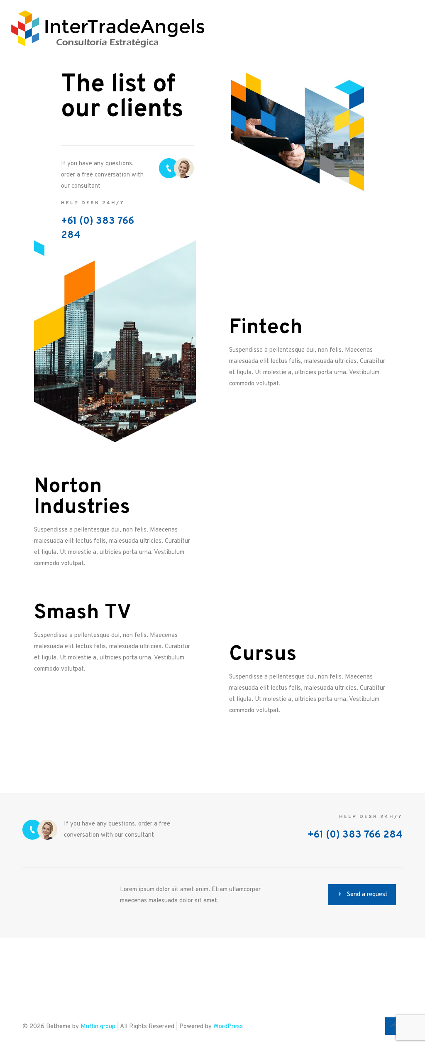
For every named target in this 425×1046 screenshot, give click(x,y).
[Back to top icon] (394, 1026)
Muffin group (98, 1027)
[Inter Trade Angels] (108, 29)
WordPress (228, 1027)
